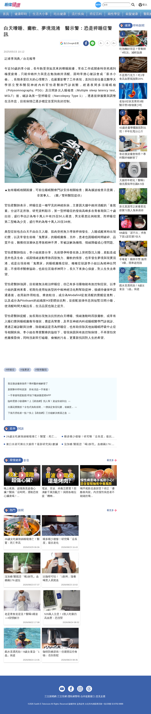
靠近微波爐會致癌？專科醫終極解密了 (28, 383)
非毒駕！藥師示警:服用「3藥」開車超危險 (133, 261)
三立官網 (62, 696)
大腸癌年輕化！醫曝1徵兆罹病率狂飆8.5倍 (132, 182)
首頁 (6, 13)
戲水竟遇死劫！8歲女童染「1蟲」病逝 (132, 287)
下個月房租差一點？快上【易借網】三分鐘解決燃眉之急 (39, 413)
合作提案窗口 (88, 696)
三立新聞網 (50, 696)
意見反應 (100, 696)
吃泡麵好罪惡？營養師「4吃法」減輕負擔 (132, 50)
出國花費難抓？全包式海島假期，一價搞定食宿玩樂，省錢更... (42, 407)
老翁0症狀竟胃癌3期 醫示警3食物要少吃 (132, 103)
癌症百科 (96, 13)
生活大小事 (40, 13)
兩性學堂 (114, 13)
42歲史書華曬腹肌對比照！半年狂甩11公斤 (132, 129)
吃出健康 (60, 13)
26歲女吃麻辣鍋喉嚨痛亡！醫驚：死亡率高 (33, 436)
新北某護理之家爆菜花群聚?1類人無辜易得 (132, 208)
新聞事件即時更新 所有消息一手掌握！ (29, 389)
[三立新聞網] (98, 5)
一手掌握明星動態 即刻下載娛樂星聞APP (29, 395)
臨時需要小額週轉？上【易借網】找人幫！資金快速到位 (39, 401)
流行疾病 (78, 13)
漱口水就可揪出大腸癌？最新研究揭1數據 (32, 444)
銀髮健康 (132, 13)
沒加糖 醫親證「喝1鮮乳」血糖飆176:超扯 (90, 444)
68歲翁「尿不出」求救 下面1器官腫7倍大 (133, 234)
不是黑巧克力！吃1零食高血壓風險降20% (132, 77)
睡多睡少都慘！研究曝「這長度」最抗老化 (90, 436)
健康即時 (21, 13)
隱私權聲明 (74, 696)
